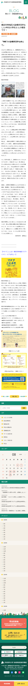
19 (14, 471)
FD (5, 443)
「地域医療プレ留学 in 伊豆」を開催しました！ (14, 491)
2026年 (5, 520)
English (14, 647)
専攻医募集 (7, 683)
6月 (4, 528)
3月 (4, 534)
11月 (5, 549)
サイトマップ (8, 676)
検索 (24, 408)
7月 (4, 526)
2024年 (5, 574)
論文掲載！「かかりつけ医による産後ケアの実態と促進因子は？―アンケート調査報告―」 (15, 496)
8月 (4, 523)
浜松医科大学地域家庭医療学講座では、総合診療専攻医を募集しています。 (14, 623)
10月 (5, 551)
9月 (4, 553)
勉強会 (6, 424)
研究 (5, 437)
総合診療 (7, 420)
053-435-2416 (10, 667)
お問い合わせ (21, 683)
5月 (4, 530)
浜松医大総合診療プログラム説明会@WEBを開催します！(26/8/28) (15, 500)
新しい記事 (6, 396)
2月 (4, 536)
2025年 (5, 543)
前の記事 (23, 396)
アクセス (6, 672)
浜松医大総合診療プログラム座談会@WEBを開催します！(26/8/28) (15, 505)
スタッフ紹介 (8, 440)
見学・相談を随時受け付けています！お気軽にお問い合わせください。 (14, 634)
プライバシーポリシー (17, 676)
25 (10, 474)
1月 (4, 539)
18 (10, 471)
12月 (5, 546)
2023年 (5, 606)
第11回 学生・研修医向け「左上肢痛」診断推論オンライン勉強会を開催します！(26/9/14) (15, 509)
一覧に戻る (14, 396)
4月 (4, 532)
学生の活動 (8, 427)
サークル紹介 (8, 433)
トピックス (8, 417)
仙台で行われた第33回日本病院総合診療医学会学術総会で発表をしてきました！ (15, 487)
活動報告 (7, 430)
